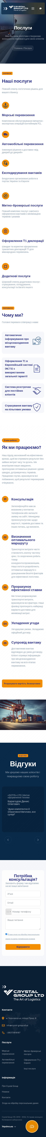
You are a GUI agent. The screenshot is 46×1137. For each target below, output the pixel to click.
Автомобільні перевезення (8, 1061)
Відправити (23, 946)
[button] (22, 683)
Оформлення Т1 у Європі (32, 1061)
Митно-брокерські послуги (32, 1052)
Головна (18, 48)
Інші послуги (30, 1068)
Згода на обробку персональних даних (20, 1103)
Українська (7, 1126)
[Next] (38, 839)
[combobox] (9, 912)
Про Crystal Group (10, 1086)
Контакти (6, 1097)
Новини (5, 1092)
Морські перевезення (8, 1052)
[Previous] (8, 839)
